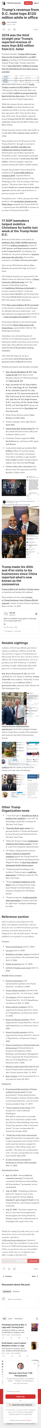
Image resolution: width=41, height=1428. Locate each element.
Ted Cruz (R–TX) (16, 380)
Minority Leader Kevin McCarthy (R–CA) (22, 1066)
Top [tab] (4, 1319)
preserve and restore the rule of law (20, 256)
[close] (34, 1363)
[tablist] (11, 1291)
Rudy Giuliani (11, 1076)
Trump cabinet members (16, 990)
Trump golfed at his (10, 589)
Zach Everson (12, 22)
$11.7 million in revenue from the (23, 93)
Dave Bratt (29, 408)
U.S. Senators (11, 997)
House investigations (14, 946)
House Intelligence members (17, 1019)
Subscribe (28, 3)
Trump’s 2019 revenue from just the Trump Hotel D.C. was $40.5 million (19, 57)
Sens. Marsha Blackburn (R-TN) (19, 372)
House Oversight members (17, 1032)
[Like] (4, 29)
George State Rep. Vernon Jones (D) (20, 428)
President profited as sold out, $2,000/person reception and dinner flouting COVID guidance (14, 1331)
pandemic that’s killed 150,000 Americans (19, 242)
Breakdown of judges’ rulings (18, 954)
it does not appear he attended (16, 316)
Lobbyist (5, 767)
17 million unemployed (18, 245)
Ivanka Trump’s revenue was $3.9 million (18, 86)
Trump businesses (11, 600)
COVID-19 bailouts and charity (18, 968)
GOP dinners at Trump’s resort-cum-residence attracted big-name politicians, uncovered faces (15, 1349)
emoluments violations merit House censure (22, 842)
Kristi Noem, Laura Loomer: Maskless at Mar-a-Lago (14, 1344)
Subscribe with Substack (22, 1405)
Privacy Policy (27, 1414)
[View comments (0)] (9, 29)
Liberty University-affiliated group (20, 281)
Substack (9, 1423)
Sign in (36, 3)
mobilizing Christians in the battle (19, 288)
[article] (20, 1331)
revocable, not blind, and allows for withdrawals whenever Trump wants (17, 148)
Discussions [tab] (18, 1319)
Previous (8, 1276)
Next (34, 1276)
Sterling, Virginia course (29, 589)
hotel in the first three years (13, 96)
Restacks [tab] (16, 1292)
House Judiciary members (16, 1007)
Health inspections (13, 964)
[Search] (37, 1318)
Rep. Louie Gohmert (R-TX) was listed (22, 305)
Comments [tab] (7, 1292)
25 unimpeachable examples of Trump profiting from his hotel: (21, 1091)
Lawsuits (9, 950)
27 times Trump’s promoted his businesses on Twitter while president (21, 1161)
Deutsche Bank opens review (18, 828)
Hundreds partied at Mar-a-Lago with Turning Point (14, 1326)
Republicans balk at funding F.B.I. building (22, 817)
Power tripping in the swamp (18, 1107)
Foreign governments (14, 980)
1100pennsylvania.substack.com (14, 1240)
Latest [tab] (10, 1319)
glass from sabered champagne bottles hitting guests (21, 864)
